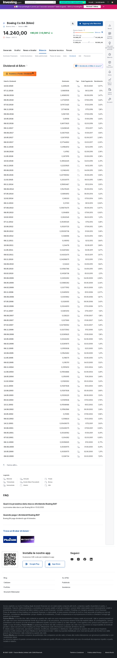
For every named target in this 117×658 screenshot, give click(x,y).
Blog (5, 578)
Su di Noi (65, 578)
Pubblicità (65, 582)
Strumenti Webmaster (12, 592)
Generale (7, 50)
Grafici (17, 50)
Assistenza (66, 587)
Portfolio (7, 587)
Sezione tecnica (56, 50)
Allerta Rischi (109, 652)
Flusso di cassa (55, 56)
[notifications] (108, 2)
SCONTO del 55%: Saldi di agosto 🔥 (72, 2)
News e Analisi (29, 50)
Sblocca (97, 32)
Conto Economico (26, 56)
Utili (80, 56)
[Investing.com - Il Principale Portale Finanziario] (12, 2)
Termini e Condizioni (77, 652)
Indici (65, 56)
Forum (69, 50)
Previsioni (87, 56)
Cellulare (7, 582)
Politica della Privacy (94, 652)
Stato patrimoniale (41, 56)
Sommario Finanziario (10, 56)
